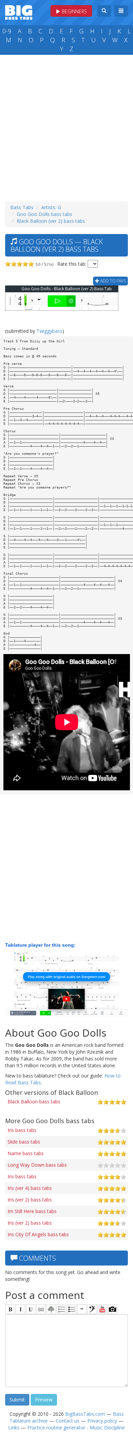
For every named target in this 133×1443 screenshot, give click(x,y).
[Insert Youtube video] (102, 1309)
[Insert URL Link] (41, 1309)
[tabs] (92, 1309)
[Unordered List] (71, 1309)
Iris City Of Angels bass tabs (38, 1234)
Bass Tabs (21, 207)
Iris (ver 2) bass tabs (30, 1199)
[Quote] (82, 1309)
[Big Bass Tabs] (18, 12)
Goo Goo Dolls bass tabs (44, 214)
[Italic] (20, 1309)
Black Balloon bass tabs (34, 1101)
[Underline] (30, 1309)
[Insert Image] (51, 1309)
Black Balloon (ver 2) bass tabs (51, 221)
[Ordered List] (61, 1309)
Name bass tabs (26, 1153)
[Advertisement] (66, 126)
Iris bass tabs (22, 1130)
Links (13, 1427)
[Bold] (10, 1309)
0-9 (6, 31)
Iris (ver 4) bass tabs (30, 1188)
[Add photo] (112, 1309)
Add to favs (112, 281)
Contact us (67, 1420)
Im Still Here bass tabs (32, 1211)
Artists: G (51, 207)
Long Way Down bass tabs (37, 1165)
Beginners (73, 11)
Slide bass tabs (24, 1141)
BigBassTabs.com (85, 1414)
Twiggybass (49, 331)
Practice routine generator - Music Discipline (76, 1427)
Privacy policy (102, 1420)
